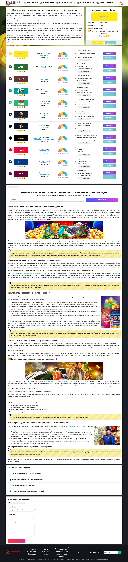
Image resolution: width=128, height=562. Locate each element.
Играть (108, 53)
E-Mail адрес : (13, 507)
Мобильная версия (31, 549)
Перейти (97, 42)
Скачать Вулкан (61, 553)
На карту (46, 554)
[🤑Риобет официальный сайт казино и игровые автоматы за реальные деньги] (21, 114)
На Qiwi (46, 549)
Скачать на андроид (61, 554)
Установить (108, 58)
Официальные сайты (31, 553)
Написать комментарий (16, 503)
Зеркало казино (31, 551)
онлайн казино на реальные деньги (104, 241)
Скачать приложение (110, 42)
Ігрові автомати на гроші (62, 548)
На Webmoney (46, 551)
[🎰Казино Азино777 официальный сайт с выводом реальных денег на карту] (21, 138)
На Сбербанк (46, 553)
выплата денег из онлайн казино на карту (33, 273)
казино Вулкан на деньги (77, 427)
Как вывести (61, 556)
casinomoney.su (57, 559)
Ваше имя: (12, 514)
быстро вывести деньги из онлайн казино (59, 381)
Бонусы (77, 552)
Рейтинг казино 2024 (62, 551)
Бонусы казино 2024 (61, 549)
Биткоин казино (31, 554)
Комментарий (13, 522)
